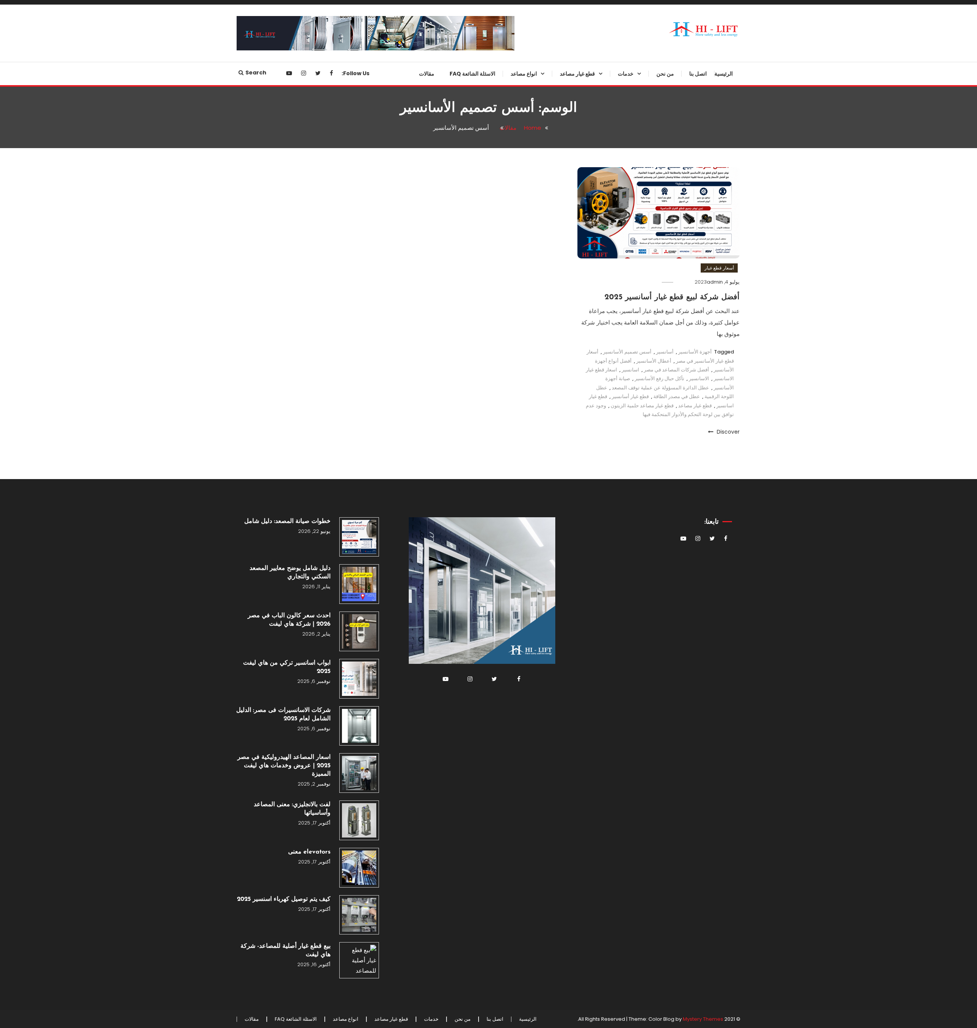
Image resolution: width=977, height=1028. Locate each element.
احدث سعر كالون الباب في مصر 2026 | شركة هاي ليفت (289, 620)
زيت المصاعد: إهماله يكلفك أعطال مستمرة (565, 892)
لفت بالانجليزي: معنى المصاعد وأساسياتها (292, 809)
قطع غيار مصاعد (577, 73)
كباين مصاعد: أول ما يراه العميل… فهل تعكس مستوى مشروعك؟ (566, 100)
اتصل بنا (698, 73)
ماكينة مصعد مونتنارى (579, 527)
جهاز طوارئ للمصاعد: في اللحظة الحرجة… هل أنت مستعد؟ (566, 131)
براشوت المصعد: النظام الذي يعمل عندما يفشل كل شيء (565, 162)
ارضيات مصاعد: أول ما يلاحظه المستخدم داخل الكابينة (570, 676)
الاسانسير (699, 378)
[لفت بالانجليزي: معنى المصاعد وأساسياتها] (359, 820)
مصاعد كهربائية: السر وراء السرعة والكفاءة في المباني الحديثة (507, 378)
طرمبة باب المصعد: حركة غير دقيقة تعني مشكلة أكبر (564, 440)
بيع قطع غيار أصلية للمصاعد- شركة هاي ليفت (285, 950)
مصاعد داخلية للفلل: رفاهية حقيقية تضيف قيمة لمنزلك (507, 255)
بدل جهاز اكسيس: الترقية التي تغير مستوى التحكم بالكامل (565, 923)
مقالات (426, 73)
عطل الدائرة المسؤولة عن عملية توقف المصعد (660, 387)
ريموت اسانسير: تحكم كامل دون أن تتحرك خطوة (564, 552)
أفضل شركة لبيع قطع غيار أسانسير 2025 (672, 297)
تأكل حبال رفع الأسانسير (659, 378)
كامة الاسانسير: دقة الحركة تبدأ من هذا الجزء (564, 285)
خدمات (626, 73)
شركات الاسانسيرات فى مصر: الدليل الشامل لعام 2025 (283, 714)
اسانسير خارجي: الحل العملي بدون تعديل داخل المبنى (506, 224)
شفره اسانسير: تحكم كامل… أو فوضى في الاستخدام (568, 614)
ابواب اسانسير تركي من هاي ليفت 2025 (287, 667)
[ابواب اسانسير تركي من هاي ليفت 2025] (359, 679)
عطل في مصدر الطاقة (676, 396)
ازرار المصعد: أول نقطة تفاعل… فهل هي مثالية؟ (562, 769)
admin (715, 282)
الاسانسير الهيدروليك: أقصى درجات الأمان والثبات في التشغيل (506, 162)
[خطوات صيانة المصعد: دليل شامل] (359, 537)
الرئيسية (723, 73)
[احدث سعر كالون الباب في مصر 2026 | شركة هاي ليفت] (359, 631)
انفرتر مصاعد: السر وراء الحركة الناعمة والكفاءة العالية (568, 255)
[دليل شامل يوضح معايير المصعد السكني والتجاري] (359, 584)
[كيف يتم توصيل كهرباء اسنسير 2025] (359, 915)
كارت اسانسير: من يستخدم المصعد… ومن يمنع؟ (573, 316)
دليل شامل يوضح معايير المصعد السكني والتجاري (290, 572)
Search (255, 72)
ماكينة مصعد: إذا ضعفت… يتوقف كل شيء (563, 378)
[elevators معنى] (359, 868)
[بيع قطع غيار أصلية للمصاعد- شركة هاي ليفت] (359, 960)
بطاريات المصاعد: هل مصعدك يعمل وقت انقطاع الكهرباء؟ (564, 583)
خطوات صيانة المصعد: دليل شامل (287, 521)
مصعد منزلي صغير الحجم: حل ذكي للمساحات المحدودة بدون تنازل (506, 285)
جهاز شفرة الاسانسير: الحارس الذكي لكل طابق (569, 193)
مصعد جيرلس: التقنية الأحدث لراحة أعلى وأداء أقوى (506, 193)
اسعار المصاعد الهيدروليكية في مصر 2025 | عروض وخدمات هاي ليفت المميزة (284, 765)
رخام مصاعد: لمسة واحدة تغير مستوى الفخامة (570, 502)
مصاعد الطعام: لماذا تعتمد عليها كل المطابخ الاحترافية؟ (507, 316)
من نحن (665, 73)
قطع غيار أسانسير (630, 396)
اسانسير (630, 369)
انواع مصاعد (524, 73)
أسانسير (665, 351)
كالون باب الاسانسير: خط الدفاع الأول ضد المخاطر (568, 471)
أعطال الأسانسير (653, 361)
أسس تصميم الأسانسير (627, 351)
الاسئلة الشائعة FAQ (472, 73)
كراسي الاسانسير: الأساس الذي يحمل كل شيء (568, 800)
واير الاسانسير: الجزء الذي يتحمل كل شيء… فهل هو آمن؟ (562, 645)
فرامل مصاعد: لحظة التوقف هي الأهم (567, 409)
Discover (727, 432)
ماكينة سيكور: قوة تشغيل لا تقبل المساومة (567, 831)
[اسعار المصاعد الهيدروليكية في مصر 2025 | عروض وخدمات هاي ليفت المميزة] (359, 773)
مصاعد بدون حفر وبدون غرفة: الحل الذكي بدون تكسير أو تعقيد (506, 100)
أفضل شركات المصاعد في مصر (676, 369)
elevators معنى (309, 852)
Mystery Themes (703, 1019)
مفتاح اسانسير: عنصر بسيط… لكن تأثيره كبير (565, 738)
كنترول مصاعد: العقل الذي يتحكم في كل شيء (562, 861)
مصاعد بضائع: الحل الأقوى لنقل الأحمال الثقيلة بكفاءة (511, 131)
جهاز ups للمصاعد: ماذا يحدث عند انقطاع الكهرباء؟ (565, 224)
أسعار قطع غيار (719, 268)
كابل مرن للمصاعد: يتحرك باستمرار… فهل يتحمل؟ (574, 707)
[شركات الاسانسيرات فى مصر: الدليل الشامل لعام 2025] (359, 726)
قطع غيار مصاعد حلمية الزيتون (642, 405)
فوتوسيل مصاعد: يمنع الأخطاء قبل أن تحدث (565, 347)
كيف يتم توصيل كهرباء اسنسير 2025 (284, 899)
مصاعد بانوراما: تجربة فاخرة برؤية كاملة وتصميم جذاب (507, 347)
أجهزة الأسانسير (695, 351)
